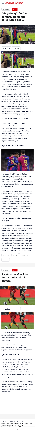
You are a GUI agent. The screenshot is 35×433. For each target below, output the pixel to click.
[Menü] (3, 3)
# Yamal (5, 260)
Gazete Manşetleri (7, 425)
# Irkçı (15, 255)
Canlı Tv (16, 423)
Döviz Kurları (24, 423)
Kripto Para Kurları (7, 427)
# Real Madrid (25, 255)
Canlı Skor (9, 423)
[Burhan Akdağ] (14, 3)
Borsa (3, 423)
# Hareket (6, 255)
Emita (30, 423)
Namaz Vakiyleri (19, 427)
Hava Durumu (18, 425)
